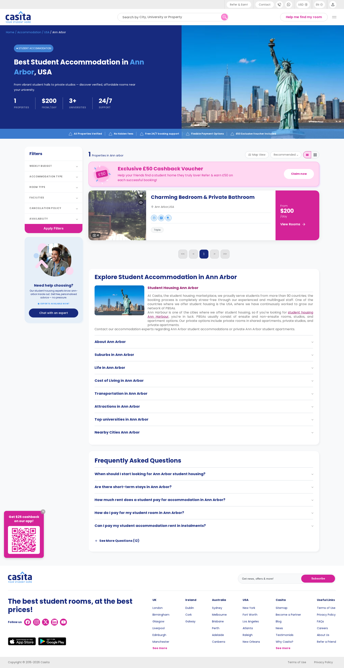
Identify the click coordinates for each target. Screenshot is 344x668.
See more (159, 648)
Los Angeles (251, 621)
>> (225, 254)
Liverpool (158, 628)
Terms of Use (326, 608)
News (279, 628)
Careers (322, 628)
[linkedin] (54, 622)
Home (10, 32)
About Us (323, 635)
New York (249, 608)
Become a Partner (288, 615)
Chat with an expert (53, 313)
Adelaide (218, 635)
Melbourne (219, 615)
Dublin (189, 608)
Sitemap (281, 608)
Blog (278, 621)
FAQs (320, 621)
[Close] (43, 511)
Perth (215, 628)
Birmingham (160, 615)
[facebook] (27, 622)
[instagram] (36, 622)
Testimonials (284, 635)
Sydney (217, 608)
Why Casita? (284, 642)
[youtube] (63, 622)
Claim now (299, 174)
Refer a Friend (326, 642)
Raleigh (248, 635)
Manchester (160, 642)
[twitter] (45, 622)
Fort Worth (250, 615)
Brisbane (218, 621)
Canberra (218, 642)
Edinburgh (159, 635)
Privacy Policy (326, 615)
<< (183, 254)
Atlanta (248, 628)
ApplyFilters (54, 228)
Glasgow (158, 621)
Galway (190, 621)
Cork (188, 615)
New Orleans (251, 642)
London (157, 608)
